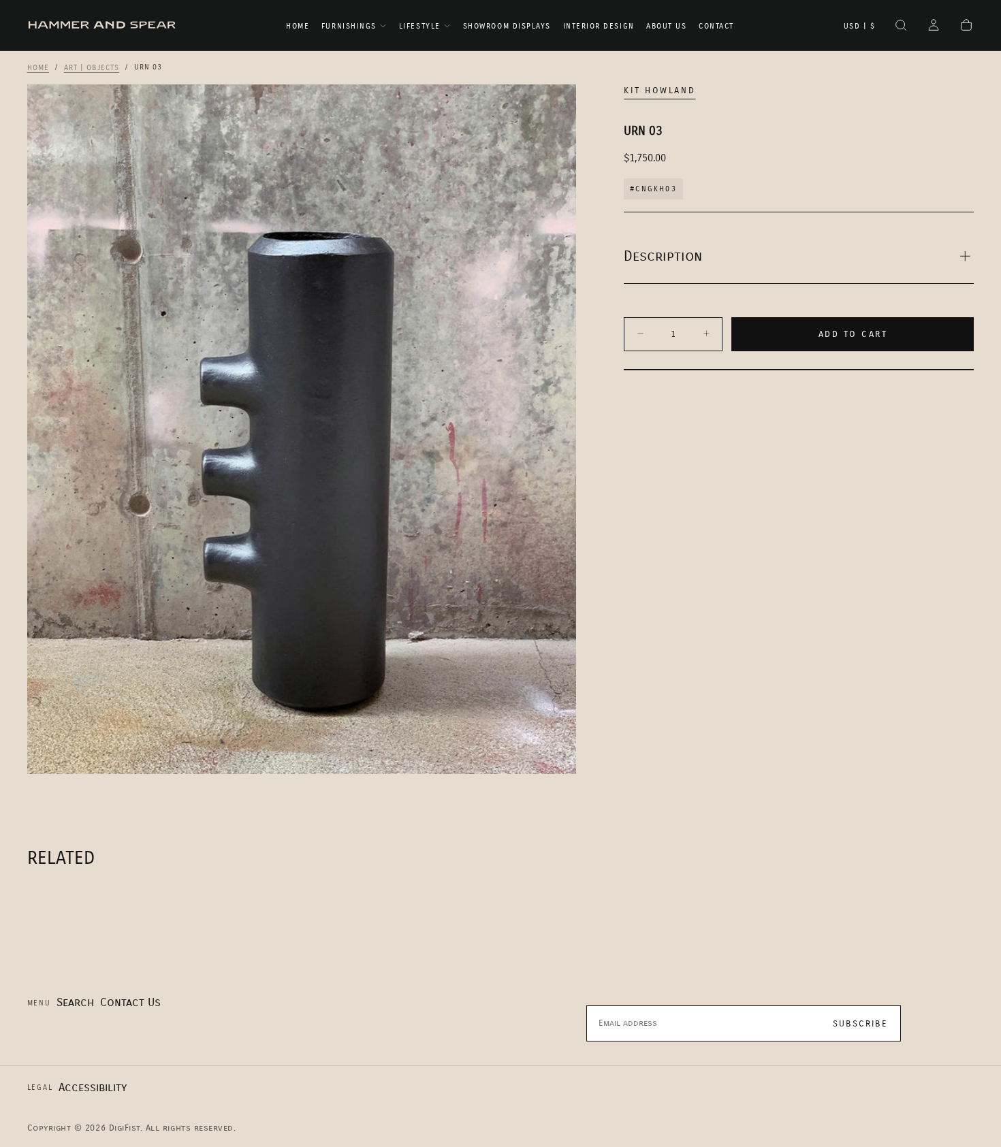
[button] (860, 26)
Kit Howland (659, 90)
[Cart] (966, 26)
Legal (40, 1087)
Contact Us (130, 1002)
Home (297, 26)
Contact (716, 26)
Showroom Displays (507, 26)
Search (75, 1002)
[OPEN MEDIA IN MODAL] (552, 750)
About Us (666, 26)
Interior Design (599, 26)
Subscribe (860, 1023)
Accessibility (93, 1087)
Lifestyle (420, 26)
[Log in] (933, 26)
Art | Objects (91, 67)
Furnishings (349, 26)
